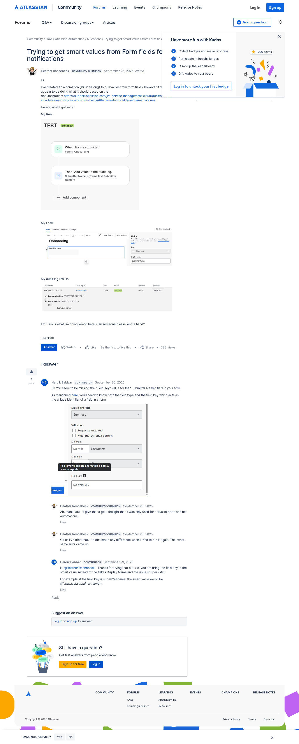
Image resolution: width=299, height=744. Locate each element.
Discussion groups (76, 22)
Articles (109, 22)
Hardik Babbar (61, 382)
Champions (161, 7)
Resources (164, 706)
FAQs (130, 699)
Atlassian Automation (69, 39)
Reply (55, 597)
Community (70, 7)
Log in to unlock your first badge (201, 86)
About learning (167, 699)
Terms (252, 719)
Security (269, 719)
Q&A (46, 22)
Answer (49, 347)
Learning (120, 7)
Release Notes (190, 7)
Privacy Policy (231, 719)
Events (139, 7)
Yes (59, 737)
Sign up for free (73, 664)
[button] (90, 164)
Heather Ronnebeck (55, 71)
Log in (255, 7)
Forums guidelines (138, 706)
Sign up (275, 7)
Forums (99, 7)
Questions (94, 39)
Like (63, 522)
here (75, 395)
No (70, 737)
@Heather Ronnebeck (79, 568)
